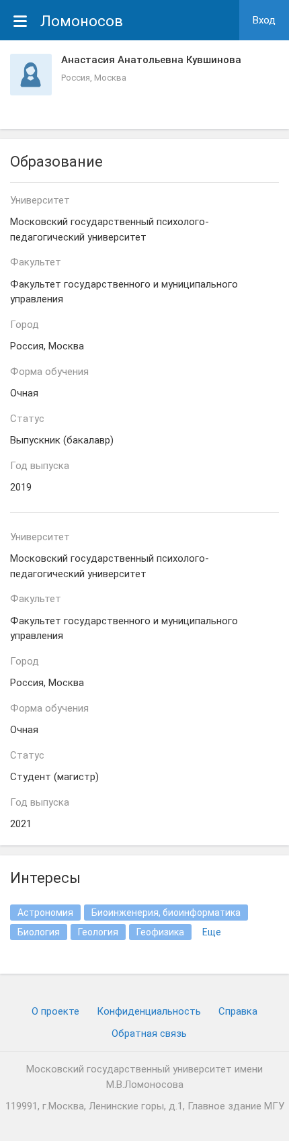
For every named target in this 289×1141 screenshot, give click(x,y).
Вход (264, 20)
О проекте (55, 1011)
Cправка (237, 1011)
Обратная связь (149, 1033)
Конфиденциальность (149, 1011)
